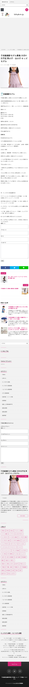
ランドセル (16, 553)
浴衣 (17, 570)
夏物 (2, 560)
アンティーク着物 (18, 530)
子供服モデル (17, 567)
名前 (3, 223)
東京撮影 (8, 570)
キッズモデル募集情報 (7, 385)
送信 (2, 260)
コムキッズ (24, 540)
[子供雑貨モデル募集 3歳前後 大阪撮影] (25, 291)
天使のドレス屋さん (9, 560)
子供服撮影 (13, 64)
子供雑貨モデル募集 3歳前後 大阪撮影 (9, 288)
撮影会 (3, 570)
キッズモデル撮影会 (15, 540)
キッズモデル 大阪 (6, 540)
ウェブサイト (4, 440)
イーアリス (11, 533)
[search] (27, 5)
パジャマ (20, 547)
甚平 (21, 570)
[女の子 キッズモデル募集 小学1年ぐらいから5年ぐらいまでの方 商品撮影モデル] (4, 330)
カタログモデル (19, 533)
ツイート (3, 364)
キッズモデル (4, 537)
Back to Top (14, 664)
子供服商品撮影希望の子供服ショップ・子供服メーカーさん (14, 678)
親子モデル (4, 573)
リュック (23, 553)
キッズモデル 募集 (23, 537)
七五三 (3, 557)
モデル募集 (9, 553)
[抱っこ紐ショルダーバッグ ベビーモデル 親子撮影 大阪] (4, 279)
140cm (3, 530)
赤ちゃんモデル (11, 573)
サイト (2, 236)
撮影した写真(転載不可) (7, 404)
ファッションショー (6, 550)
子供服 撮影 (9, 567)
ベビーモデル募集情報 (7, 389)
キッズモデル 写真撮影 (18, 683)
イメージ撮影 (4, 533)
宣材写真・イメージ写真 (7, 396)
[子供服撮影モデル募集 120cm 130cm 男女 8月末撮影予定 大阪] (4, 309)
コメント (4, 446)
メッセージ (3, 242)
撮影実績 (4, 415)
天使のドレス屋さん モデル (7, 563)
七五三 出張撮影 (9, 557)
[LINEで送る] (23, 267)
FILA (7, 530)
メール (3, 229)
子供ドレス (22, 563)
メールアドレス (5, 434)
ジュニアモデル (5, 543)
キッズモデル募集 (5, 64)
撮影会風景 (4, 411)
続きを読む (22, 515)
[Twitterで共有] (14, 267)
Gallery (3, 374)
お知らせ (4, 378)
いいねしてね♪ (5, 351)
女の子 (16, 563)
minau (11, 530)
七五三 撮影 (17, 557)
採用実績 (4, 400)
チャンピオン (22, 543)
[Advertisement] (14, 33)
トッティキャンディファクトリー (9, 547)
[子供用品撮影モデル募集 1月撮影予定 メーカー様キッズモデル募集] (4, 320)
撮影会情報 (4, 408)
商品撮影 (24, 557)
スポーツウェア (13, 543)
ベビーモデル (24, 550)
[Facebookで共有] (5, 267)
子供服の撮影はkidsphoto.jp (7, 423)
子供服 (3, 567)
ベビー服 (3, 553)
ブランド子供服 (15, 550)
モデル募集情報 (5, 393)
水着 (13, 570)
